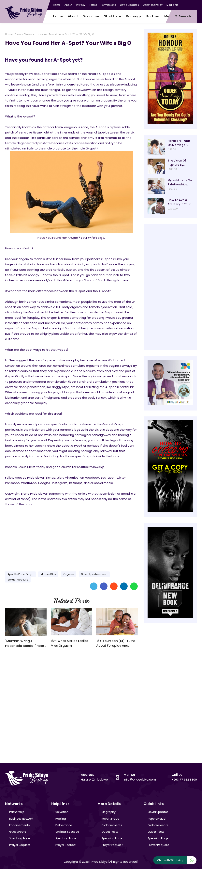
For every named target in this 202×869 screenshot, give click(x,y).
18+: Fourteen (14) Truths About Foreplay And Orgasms (116, 643)
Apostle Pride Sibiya (20, 574)
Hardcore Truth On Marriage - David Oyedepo (179, 143)
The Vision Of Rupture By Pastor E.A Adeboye (177, 163)
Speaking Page (19, 838)
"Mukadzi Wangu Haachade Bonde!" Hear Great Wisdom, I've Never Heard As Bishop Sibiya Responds (25, 643)
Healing (60, 819)
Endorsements (19, 825)
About (68, 5)
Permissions (108, 5)
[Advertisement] (71, 537)
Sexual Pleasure (25, 34)
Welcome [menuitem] (91, 16)
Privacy (80, 5)
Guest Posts (17, 832)
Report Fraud (110, 819)
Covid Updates (129, 5)
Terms (93, 5)
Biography (109, 812)
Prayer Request (19, 845)
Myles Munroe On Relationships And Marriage (180, 182)
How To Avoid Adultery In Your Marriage (179, 202)
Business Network (21, 819)
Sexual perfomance (94, 574)
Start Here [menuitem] (112, 16)
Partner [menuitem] (152, 16)
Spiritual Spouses (67, 832)
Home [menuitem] (58, 16)
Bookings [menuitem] (133, 16)
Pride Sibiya (99, 862)
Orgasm (68, 574)
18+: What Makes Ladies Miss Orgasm (70, 643)
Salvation (61, 812)
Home (57, 5)
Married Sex (48, 574)
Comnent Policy (153, 5)
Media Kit (172, 5)
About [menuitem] (73, 16)
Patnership (16, 812)
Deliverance (63, 825)
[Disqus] (71, 707)
